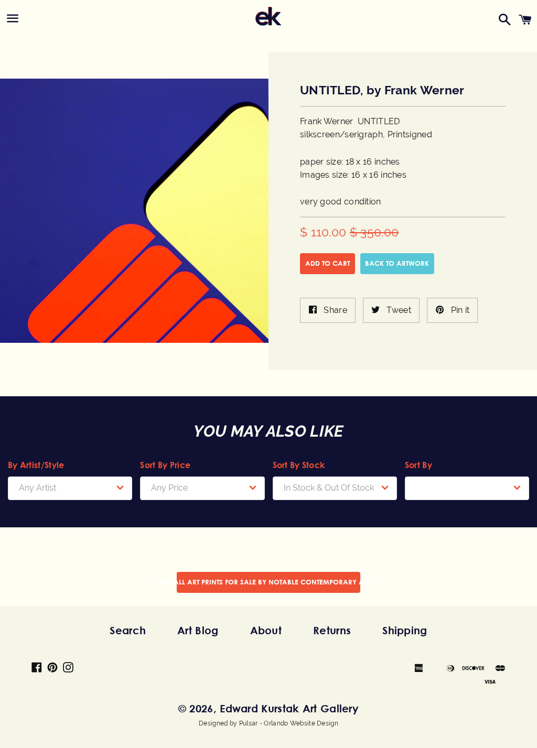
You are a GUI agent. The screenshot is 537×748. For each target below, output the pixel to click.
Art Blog (197, 630)
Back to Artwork (397, 263)
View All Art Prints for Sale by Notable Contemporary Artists (268, 582)
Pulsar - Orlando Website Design (288, 723)
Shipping (404, 630)
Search (128, 630)
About (266, 630)
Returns (332, 630)
